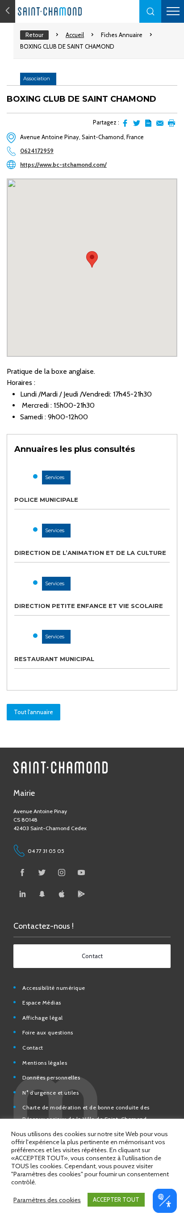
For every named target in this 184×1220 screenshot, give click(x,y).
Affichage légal (42, 1017)
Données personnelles (51, 1077)
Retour (34, 34)
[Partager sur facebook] (125, 123)
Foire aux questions (47, 1032)
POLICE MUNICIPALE (46, 499)
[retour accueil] (7, 11)
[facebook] (22, 872)
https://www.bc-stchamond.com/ (63, 164)
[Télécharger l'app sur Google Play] (81, 894)
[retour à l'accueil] (67, 11)
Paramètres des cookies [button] (47, 1200)
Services (54, 477)
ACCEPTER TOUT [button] (116, 1199)
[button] (150, 11)
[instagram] (62, 872)
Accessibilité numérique (53, 987)
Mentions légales (44, 1062)
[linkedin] (22, 894)
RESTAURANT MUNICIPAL (54, 658)
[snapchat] (42, 894)
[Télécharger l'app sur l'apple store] (62, 894)
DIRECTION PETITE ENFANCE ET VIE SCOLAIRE (88, 605)
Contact (32, 1047)
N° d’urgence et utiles (50, 1092)
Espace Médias (41, 1002)
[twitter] (42, 872)
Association (36, 78)
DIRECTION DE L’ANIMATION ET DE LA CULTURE (90, 552)
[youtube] (81, 872)
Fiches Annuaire (121, 34)
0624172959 (37, 150)
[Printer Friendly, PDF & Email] (148, 123)
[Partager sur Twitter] (136, 123)
